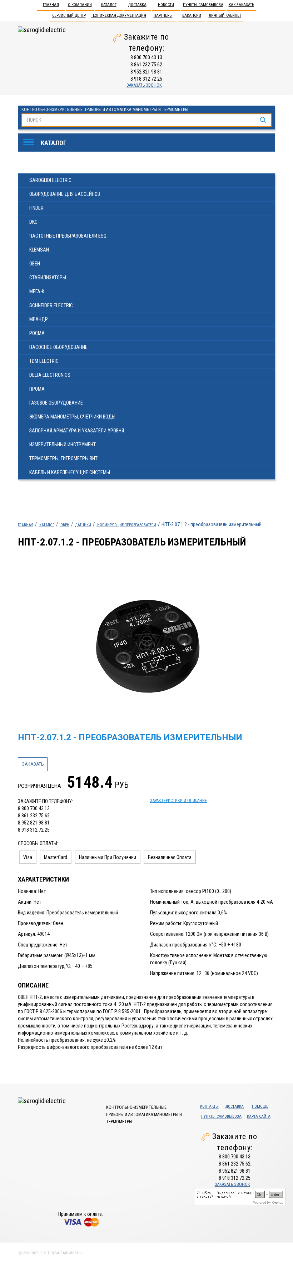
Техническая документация (118, 15)
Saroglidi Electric (50, 180)
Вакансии (191, 15)
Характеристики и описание (178, 800)
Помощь (260, 1106)
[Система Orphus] (240, 1196)
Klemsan (39, 250)
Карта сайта (258, 1116)
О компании (80, 4)
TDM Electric (44, 361)
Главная (51, 4)
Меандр (38, 319)
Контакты (209, 1106)
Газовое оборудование (56, 403)
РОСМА (37, 333)
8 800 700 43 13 (146, 57)
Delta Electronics (49, 375)
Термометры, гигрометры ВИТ (63, 458)
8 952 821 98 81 (146, 72)
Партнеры (163, 15)
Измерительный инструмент (62, 444)
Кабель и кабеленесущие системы (69, 472)
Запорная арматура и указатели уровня (76, 430)
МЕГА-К (36, 291)
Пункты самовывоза (203, 4)
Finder (36, 208)
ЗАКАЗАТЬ (33, 764)
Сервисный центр (69, 15)
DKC (33, 222)
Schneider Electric (51, 305)
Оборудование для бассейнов (64, 194)
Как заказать (241, 4)
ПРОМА (37, 389)
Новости (166, 4)
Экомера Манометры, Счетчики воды (72, 417)
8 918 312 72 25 (146, 79)
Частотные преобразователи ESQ (67, 236)
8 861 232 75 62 (146, 64)
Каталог (108, 4)
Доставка (137, 4)
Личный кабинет (225, 15)
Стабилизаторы (47, 277)
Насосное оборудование (58, 347)
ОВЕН (34, 263)
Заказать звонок (144, 85)
